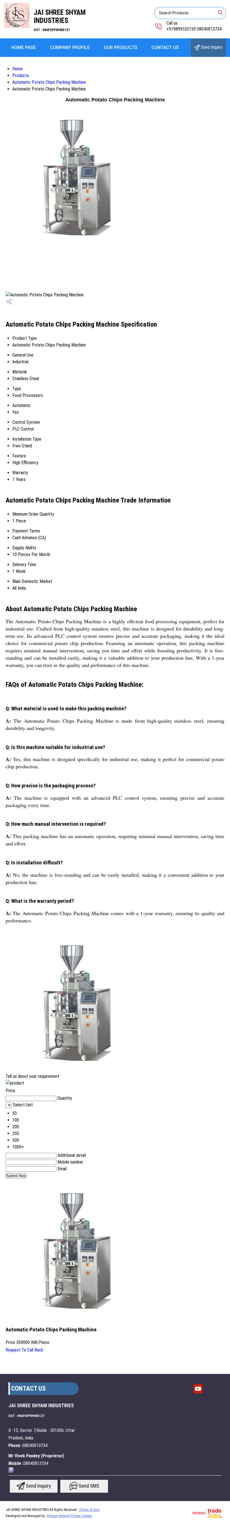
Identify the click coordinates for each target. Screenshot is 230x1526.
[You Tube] (198, 1393)
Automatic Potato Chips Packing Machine (49, 82)
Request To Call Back (24, 1350)
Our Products (120, 47)
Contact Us (165, 47)
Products (20, 75)
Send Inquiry (211, 47)
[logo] (16, 26)
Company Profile (70, 47)
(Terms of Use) (89, 1510)
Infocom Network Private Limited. (69, 1516)
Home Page (23, 47)
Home (17, 68)
